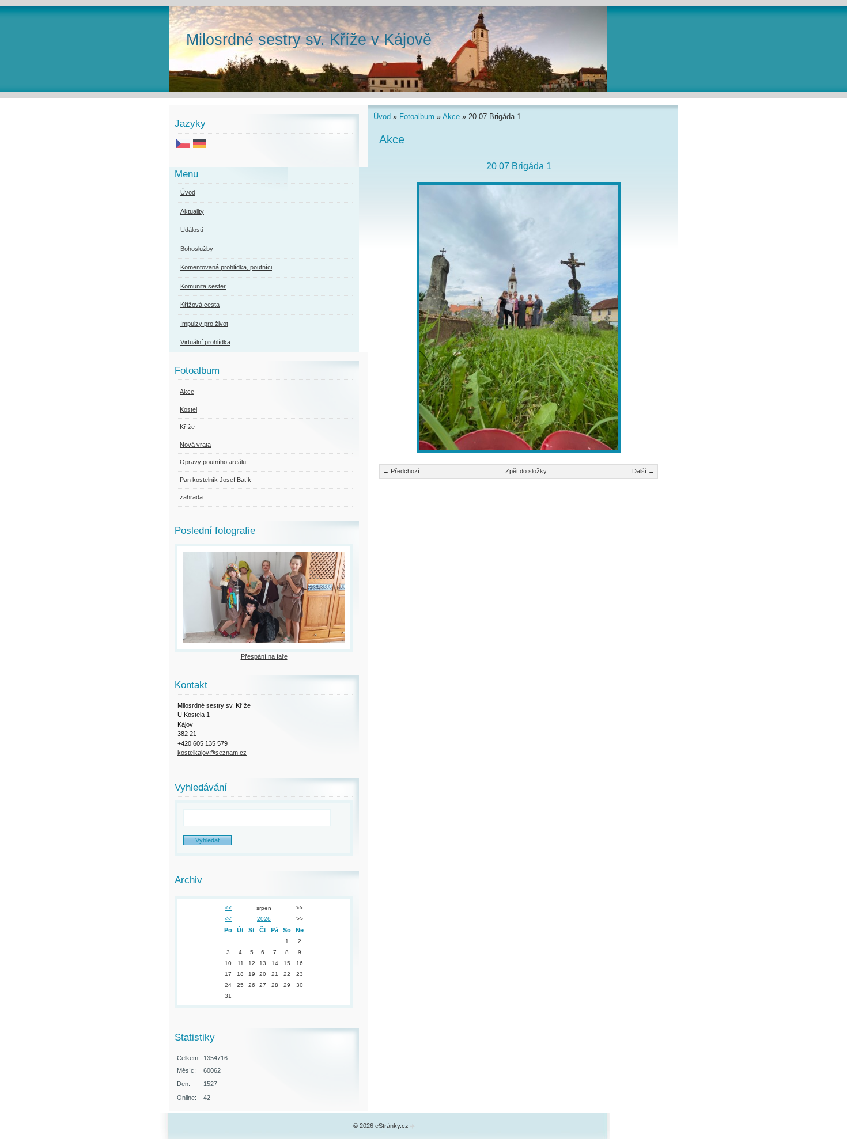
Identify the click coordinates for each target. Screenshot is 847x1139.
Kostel (188, 409)
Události (191, 229)
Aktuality (192, 211)
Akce (451, 116)
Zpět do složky (526, 471)
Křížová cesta (200, 304)
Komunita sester (203, 286)
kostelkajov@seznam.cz (212, 752)
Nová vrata (195, 444)
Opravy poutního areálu (213, 461)
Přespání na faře (264, 656)
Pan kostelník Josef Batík (215, 479)
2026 (264, 919)
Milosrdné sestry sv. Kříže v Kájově (309, 39)
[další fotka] (639, 317)
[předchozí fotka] (398, 317)
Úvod (382, 116)
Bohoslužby (196, 248)
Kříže (187, 426)
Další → (643, 471)
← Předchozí (401, 471)
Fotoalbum (416, 116)
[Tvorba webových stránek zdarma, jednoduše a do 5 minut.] (413, 1126)
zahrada (191, 496)
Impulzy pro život (204, 323)
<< (228, 908)
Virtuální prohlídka (205, 342)
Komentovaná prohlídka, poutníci (226, 267)
